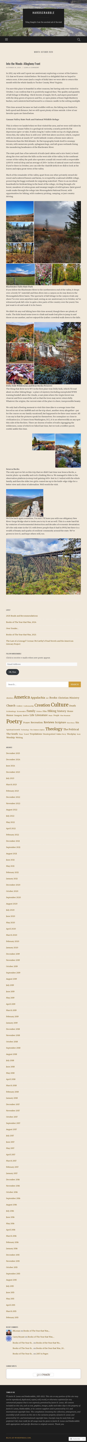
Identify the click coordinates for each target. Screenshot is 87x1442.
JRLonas (16, 1331)
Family (31, 711)
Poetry (14, 721)
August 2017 (11, 1129)
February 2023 (12, 791)
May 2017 (10, 1148)
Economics (21, 711)
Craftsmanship (28, 706)
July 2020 (10, 910)
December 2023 (13, 772)
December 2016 (13, 1179)
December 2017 (13, 1104)
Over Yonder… (12, 628)
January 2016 (12, 1248)
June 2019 (10, 991)
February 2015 (12, 1317)
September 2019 (13, 973)
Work (78, 734)
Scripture (60, 722)
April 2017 (10, 1154)
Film (45, 711)
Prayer (26, 722)
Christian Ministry (68, 697)
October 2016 (12, 1192)
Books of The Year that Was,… (36, 1331)
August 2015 (11, 1280)
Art (47, 698)
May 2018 (10, 1073)
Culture (59, 705)
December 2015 (13, 1255)
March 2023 (11, 784)
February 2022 (12, 835)
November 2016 (13, 1186)
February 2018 (12, 1092)
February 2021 (12, 872)
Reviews (49, 722)
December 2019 (13, 954)
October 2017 (12, 1117)
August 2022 (11, 810)
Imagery (18, 715)
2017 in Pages (42, 1354)
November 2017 (13, 1110)
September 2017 (13, 1123)
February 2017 (12, 1167)
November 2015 (13, 1261)
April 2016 (10, 1230)
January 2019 (12, 1023)
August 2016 (11, 1205)
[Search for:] (43, 684)
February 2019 (12, 1016)
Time (21, 734)
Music (50, 715)
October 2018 (12, 1042)
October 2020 (12, 891)
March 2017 (11, 1161)
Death (72, 705)
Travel (26, 734)
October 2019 (12, 966)
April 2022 (11, 828)
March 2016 (11, 1236)
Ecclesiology (11, 711)
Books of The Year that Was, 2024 (21, 622)
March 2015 (11, 1311)
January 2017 (11, 1173)
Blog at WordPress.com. (18, 1438)
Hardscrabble (44, 13)
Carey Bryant (18, 1337)
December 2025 (13, 753)
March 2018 (11, 1085)
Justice (26, 715)
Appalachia (38, 697)
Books (53, 697)
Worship (10, 737)
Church (10, 705)
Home (70, 711)
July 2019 (10, 985)
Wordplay (71, 734)
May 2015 (10, 1299)
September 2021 (13, 847)
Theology (54, 729)
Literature (41, 715)
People (56, 715)
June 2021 (10, 860)
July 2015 (10, 1286)
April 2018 (10, 1079)
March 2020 (11, 935)
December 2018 (13, 1029)
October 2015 (12, 1267)
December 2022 (13, 797)
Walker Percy (61, 734)
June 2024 (10, 766)
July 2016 (10, 1211)
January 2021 (12, 878)
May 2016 (10, 1223)
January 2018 (12, 1098)
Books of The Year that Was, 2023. (21, 634)
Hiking (52, 711)
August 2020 (11, 904)
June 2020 (10, 916)
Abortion (9, 698)
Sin (77, 722)
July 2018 (10, 1060)
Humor (9, 715)
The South (12, 734)
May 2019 (10, 998)
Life (32, 715)
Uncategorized (49, 734)
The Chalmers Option (37, 730)
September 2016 (13, 1198)
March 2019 (11, 1010)
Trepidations (36, 734)
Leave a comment (31, 67)
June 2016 (10, 1217)
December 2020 (13, 885)
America (22, 697)
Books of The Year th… (23, 1343)
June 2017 (10, 1142)
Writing (19, 737)
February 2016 (12, 1242)
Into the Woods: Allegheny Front (23, 63)
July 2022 (10, 816)
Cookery (19, 706)
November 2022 (13, 803)
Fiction (39, 711)
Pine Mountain (65, 715)
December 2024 (13, 759)
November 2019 (13, 960)
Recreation (37, 722)
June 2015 (10, 1292)
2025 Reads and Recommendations (22, 616)
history (61, 711)
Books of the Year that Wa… (48, 1343)
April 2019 (10, 1004)
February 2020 (12, 941)
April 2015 (10, 1305)
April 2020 (11, 929)
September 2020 (13, 897)
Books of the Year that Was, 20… (50, 1348)
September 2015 (13, 1274)
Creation (42, 705)
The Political (71, 729)
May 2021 (10, 866)
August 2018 (11, 1054)
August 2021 (11, 853)
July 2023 (10, 778)
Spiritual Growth (13, 730)
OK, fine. (12, 672)
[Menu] (6, 39)
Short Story (71, 723)
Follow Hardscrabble (13, 653)
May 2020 (10, 922)
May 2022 (10, 822)
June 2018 (10, 1067)
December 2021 (13, 841)
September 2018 (13, 1048)
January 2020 (12, 947)
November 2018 (13, 1035)
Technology (25, 730)
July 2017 (10, 1135)
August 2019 (11, 979)
